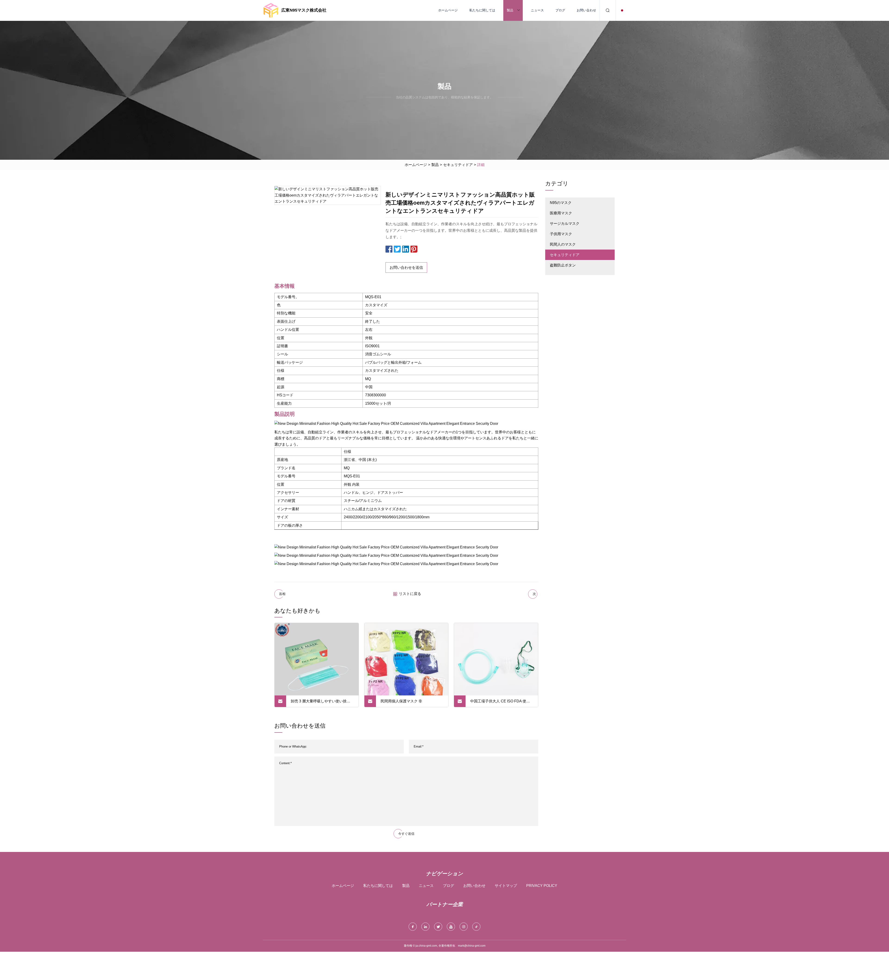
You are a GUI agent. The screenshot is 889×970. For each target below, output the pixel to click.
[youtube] (451, 927)
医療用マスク (561, 213)
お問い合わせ (586, 10)
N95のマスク (561, 203)
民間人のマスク (563, 244)
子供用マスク (561, 234)
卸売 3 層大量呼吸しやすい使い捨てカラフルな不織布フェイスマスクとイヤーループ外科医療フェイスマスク (322, 703)
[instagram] (464, 927)
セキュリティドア (458, 165)
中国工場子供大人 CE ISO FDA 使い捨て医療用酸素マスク (500, 703)
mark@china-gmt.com (471, 945)
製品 (510, 10)
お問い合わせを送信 (406, 267)
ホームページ (448, 10)
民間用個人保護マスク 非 (401, 701)
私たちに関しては (482, 10)
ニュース (537, 10)
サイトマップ (506, 886)
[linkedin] (425, 927)
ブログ (560, 10)
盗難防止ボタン (563, 265)
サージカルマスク (564, 223)
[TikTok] (476, 927)
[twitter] (438, 927)
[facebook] (413, 927)
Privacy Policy (541, 886)
